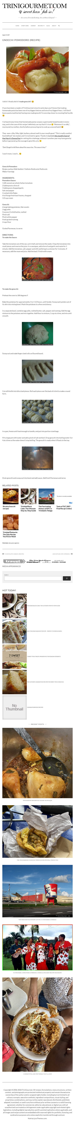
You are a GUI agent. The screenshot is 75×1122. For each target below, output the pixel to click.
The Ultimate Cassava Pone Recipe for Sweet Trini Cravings (45, 682)
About (54, 25)
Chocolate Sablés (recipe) (14, 554)
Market (33, 25)
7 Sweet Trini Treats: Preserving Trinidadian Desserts (44, 656)
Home (17, 25)
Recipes (40, 25)
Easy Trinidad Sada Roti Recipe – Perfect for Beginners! (44, 631)
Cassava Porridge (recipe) (35, 707)
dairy (10, 543)
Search (6, 575)
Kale (29, 1118)
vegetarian (16, 543)
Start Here (25, 25)
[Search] (67, 578)
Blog (48, 25)
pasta (12, 543)
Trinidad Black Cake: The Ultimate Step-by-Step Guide (43, 605)
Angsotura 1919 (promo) (61, 554)
